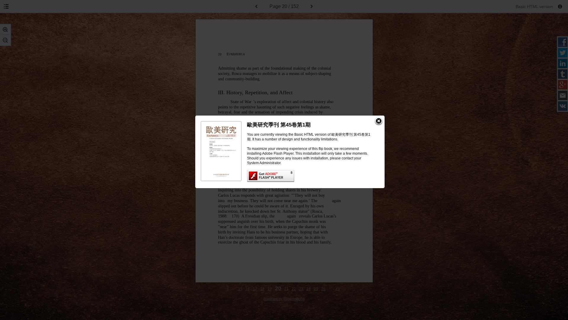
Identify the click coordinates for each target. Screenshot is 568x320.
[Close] (378, 121)
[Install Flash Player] (310, 176)
